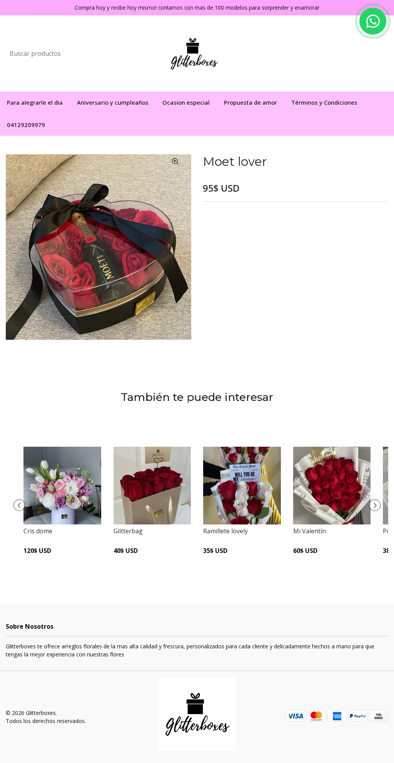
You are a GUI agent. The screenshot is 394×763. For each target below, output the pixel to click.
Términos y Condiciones (324, 102)
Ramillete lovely (225, 531)
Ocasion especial (186, 102)
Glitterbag (128, 531)
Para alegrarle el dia (35, 102)
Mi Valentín (309, 531)
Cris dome (37, 531)
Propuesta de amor (250, 102)
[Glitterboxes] (197, 53)
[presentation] (19, 505)
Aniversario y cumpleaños (113, 102)
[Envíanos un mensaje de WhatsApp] (372, 21)
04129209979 (26, 125)
